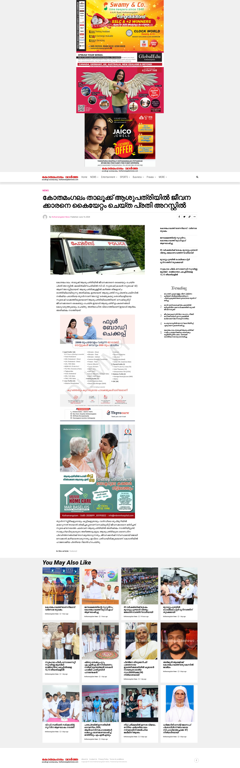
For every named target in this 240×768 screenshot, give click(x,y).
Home (84, 177)
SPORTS (124, 177)
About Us (84, 759)
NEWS (93, 177)
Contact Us (93, 759)
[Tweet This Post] (184, 216)
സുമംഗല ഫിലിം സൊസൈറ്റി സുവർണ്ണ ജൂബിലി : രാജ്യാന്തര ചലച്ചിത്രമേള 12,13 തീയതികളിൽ (178, 272)
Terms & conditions (117, 759)
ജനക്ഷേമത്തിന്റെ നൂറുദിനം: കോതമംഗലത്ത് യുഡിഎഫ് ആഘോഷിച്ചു (173, 241)
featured (73, 551)
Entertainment (108, 177)
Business (137, 177)
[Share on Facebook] (179, 216)
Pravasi (150, 177)
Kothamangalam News (61, 217)
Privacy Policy (103, 759)
